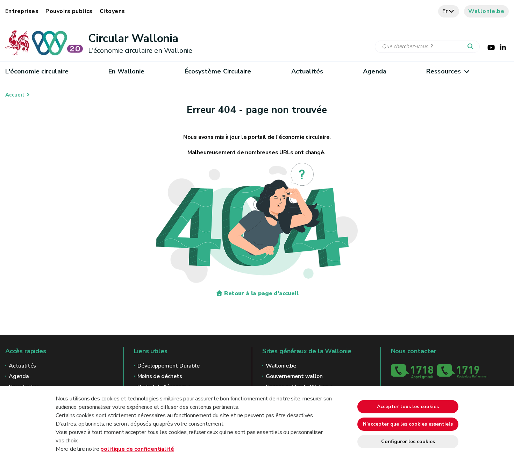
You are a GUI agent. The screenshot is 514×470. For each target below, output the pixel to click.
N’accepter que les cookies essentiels (408, 424)
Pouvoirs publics (69, 11)
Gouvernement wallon (294, 376)
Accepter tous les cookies (408, 406)
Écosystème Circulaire (218, 71)
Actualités (307, 71)
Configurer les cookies (408, 441)
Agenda (374, 71)
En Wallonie (126, 71)
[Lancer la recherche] (472, 47)
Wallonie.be (486, 11)
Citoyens (112, 11)
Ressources (443, 71)
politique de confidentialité (137, 449)
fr (445, 11)
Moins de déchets (159, 376)
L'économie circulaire (37, 71)
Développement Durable (168, 365)
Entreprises (21, 11)
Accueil (14, 94)
